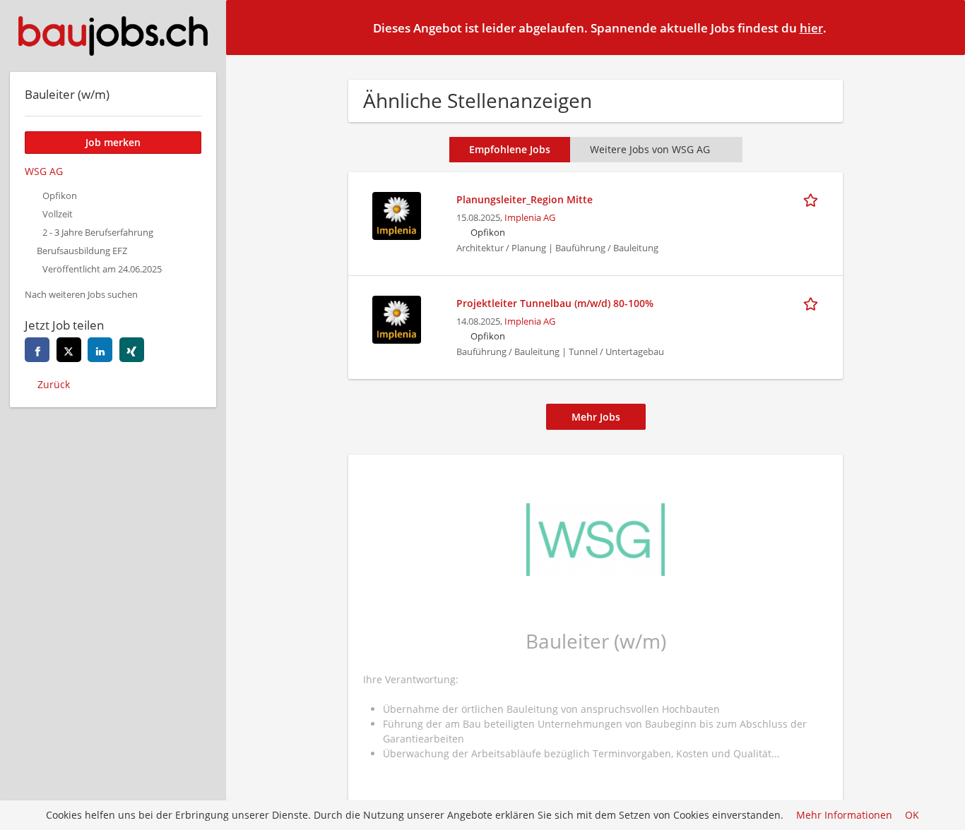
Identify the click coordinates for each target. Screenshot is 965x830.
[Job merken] (813, 199)
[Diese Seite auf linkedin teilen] (100, 349)
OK (912, 815)
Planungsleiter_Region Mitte (524, 199)
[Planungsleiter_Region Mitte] (396, 214)
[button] (943, 27)
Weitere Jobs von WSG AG (650, 149)
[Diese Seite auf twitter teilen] (69, 349)
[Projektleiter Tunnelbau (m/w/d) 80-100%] (396, 318)
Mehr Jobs (596, 416)
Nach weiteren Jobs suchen (81, 295)
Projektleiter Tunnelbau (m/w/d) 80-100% (554, 303)
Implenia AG (529, 218)
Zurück (53, 384)
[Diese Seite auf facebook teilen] (37, 349)
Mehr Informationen (844, 815)
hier (811, 28)
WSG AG (44, 171)
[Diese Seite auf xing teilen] (131, 349)
